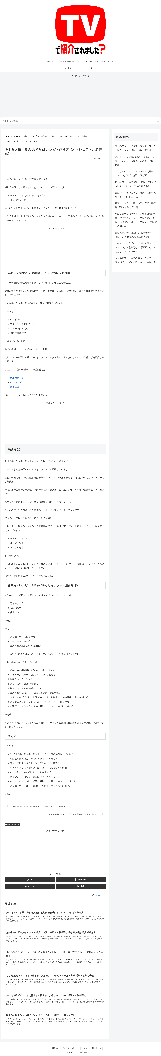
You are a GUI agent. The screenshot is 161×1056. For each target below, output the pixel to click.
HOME (106, 1048)
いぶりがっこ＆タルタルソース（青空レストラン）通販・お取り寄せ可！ (135, 173)
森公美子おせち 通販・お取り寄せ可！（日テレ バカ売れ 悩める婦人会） (134, 234)
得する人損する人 (13, 824)
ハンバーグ (15, 382)
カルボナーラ (17, 378)
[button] (158, 121)
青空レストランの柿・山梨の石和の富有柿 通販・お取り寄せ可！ (135, 205)
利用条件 (55, 1048)
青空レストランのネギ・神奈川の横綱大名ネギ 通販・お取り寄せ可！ (135, 194)
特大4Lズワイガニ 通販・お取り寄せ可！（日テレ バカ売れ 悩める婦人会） (136, 184)
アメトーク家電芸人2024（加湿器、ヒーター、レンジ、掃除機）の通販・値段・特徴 (135, 161)
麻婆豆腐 (14, 387)
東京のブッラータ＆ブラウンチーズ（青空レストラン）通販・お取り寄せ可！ (135, 148)
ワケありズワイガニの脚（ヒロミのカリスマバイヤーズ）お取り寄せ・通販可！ (135, 260)
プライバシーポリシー (70, 1048)
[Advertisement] (80, 95)
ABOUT (85, 1048)
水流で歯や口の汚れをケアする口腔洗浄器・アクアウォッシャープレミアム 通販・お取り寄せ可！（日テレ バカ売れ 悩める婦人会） (136, 220)
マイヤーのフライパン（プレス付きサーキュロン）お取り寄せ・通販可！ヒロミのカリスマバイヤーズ (135, 247)
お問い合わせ (96, 1048)
